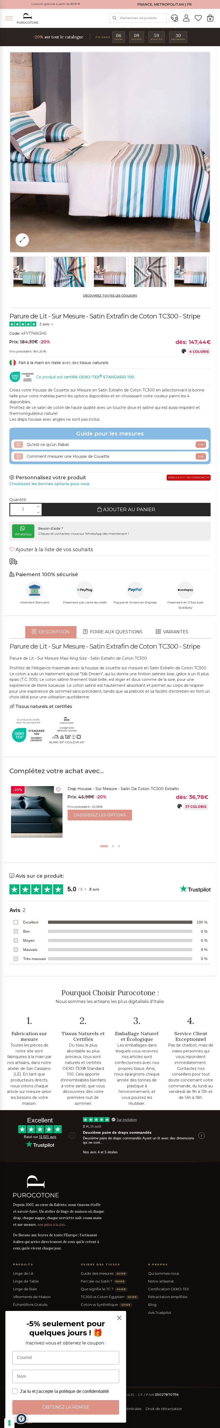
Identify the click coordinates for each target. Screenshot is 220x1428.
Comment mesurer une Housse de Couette (114, 456)
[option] (110, 813)
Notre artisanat (161, 1281)
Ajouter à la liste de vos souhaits (53, 550)
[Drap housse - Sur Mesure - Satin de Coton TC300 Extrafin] (37, 812)
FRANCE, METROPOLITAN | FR (164, 4)
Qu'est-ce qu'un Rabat (114, 444)
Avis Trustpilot (159, 1312)
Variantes (175, 631)
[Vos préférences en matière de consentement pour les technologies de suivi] (9, 1423)
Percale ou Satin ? (102, 1281)
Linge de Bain (25, 1289)
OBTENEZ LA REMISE (65, 1407)
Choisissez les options (100, 815)
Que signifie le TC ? (103, 1289)
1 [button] (104, 846)
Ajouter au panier (128, 510)
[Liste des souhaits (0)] (198, 18)
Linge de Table (26, 1281)
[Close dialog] (119, 1317)
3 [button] (119, 846)
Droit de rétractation (164, 1409)
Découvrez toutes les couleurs (110, 295)
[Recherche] (114, 18)
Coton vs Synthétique (105, 1304)
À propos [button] (158, 1264)
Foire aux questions (115, 631)
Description (54, 631)
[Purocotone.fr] (27, 18)
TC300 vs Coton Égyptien (109, 1297)
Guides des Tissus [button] (100, 1264)
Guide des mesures (103, 1273)
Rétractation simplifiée (168, 1297)
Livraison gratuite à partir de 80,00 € (55, 3)
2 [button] (113, 846)
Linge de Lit (23, 1273)
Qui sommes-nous (163, 1273)
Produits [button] (23, 1264)
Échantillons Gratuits (30, 1304)
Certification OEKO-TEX (168, 1289)
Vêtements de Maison (32, 1297)
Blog (152, 1304)
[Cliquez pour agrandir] (22, 240)
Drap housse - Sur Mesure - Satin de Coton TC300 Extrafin (123, 788)
